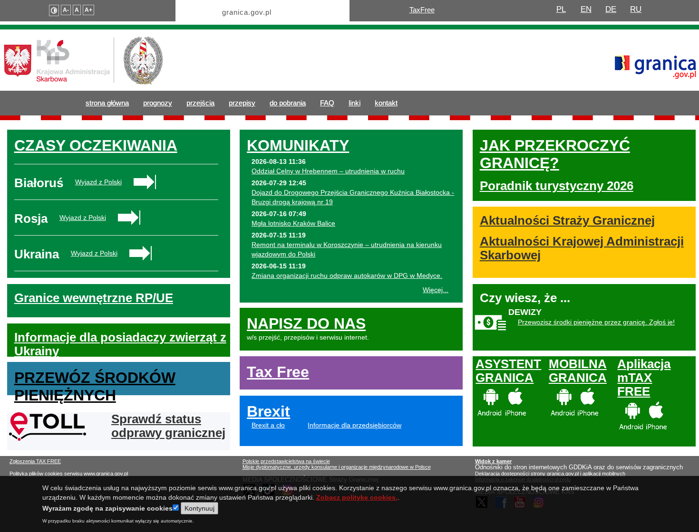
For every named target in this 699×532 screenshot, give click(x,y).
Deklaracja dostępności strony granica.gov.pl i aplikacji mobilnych (550, 473)
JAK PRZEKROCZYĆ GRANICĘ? (555, 154)
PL (561, 9)
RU (635, 9)
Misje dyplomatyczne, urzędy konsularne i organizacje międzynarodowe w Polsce (337, 467)
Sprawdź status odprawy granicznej (168, 425)
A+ (88, 10)
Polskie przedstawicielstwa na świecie (286, 461)
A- (66, 10)
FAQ (327, 103)
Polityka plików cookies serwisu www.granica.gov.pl (69, 473)
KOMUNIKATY (298, 145)
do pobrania (288, 103)
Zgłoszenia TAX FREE (35, 461)
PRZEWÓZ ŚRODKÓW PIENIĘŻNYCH (94, 386)
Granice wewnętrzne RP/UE (93, 297)
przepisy (242, 103)
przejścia (200, 103)
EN (586, 9)
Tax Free (278, 371)
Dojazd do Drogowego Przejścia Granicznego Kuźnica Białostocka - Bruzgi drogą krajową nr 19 (353, 197)
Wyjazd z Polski (98, 182)
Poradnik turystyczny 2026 (556, 185)
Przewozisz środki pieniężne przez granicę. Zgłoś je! (596, 322)
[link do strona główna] (83, 57)
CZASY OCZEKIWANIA (95, 145)
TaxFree (422, 10)
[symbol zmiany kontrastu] (54, 10)
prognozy (157, 103)
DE (610, 9)
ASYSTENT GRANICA (508, 370)
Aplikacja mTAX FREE (643, 377)
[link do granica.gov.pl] (655, 62)
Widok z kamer (493, 461)
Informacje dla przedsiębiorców (354, 425)
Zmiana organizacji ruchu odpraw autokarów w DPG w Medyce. (347, 275)
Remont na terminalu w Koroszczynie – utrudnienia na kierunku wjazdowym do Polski (347, 249)
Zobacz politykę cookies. (357, 497)
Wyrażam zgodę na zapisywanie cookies (107, 508)
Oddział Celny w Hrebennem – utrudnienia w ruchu (328, 171)
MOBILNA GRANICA (578, 370)
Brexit (268, 411)
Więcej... (435, 290)
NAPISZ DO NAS (306, 323)
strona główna (107, 103)
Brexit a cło (268, 425)
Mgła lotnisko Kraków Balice (293, 223)
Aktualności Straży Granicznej (567, 220)
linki (354, 103)
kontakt (386, 103)
